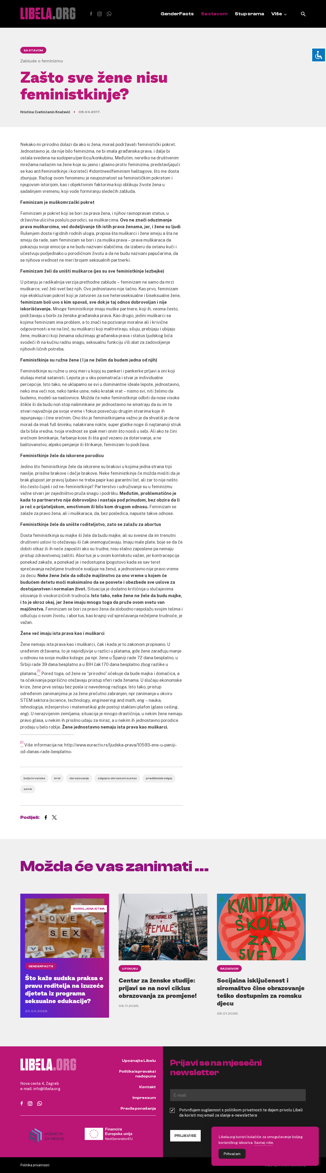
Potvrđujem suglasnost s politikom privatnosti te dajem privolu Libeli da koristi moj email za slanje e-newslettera (241, 1113)
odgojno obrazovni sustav (117, 778)
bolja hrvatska (34, 778)
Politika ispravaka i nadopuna (137, 1073)
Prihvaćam (232, 1154)
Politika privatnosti (34, 1165)
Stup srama (249, 13)
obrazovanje (79, 778)
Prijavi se (185, 1136)
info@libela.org (46, 1088)
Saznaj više (263, 1142)
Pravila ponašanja (138, 1108)
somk (28, 789)
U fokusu (130, 968)
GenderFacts (177, 13)
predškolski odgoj (159, 778)
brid (57, 778)
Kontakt (147, 1087)
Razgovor (229, 968)
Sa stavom (214, 13)
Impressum (144, 1098)
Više (276, 13)
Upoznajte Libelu (139, 1061)
